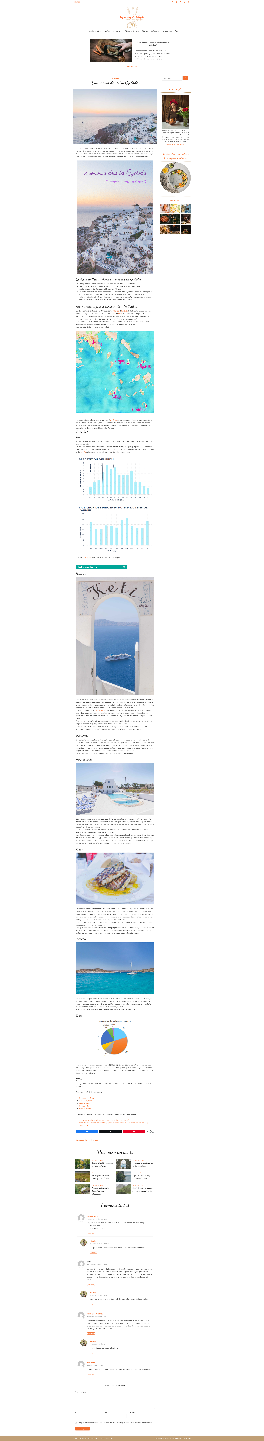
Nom (77, 1412)
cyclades (80, 1140)
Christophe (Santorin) (95, 1314)
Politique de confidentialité (163, 1438)
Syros (114, 314)
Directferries (98, 710)
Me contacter (180, 144)
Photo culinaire (132, 30)
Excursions (115, 78)
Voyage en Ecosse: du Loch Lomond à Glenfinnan (100, 1191)
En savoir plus (132, 67)
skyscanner (87, 557)
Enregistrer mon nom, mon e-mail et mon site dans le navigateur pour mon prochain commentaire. (115, 1423)
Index (107, 30)
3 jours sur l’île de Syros (87, 1098)
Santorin (124, 311)
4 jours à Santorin (85, 1103)
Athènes (113, 420)
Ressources (167, 30)
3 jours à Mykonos (86, 1101)
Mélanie (92, 1241)
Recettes (116, 30)
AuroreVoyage (92, 1216)
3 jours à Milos (84, 1106)
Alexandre (91, 1363)
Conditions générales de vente (181, 1438)
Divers (154, 30)
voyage (95, 1140)
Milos (120, 314)
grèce (88, 1140)
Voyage (145, 30)
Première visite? (94, 30)
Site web (131, 1412)
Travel (101, 1160)
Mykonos (115, 311)
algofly (83, 452)
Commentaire (80, 1392)
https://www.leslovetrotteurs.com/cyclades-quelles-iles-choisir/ (104, 1120)
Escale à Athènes (85, 1109)
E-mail (105, 1412)
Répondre (91, 1233)
